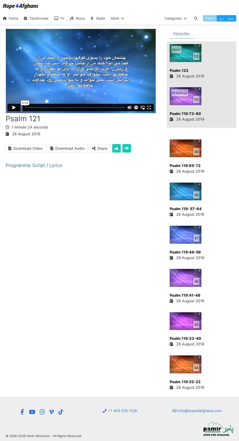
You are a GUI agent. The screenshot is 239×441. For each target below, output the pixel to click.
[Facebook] (22, 412)
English (210, 18)
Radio (100, 18)
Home (13, 18)
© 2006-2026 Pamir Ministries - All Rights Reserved (43, 436)
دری (221, 18)
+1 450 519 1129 (122, 410)
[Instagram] (42, 412)
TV (61, 18)
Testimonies (39, 18)
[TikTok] (60, 412)
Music (80, 18)
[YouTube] (32, 412)
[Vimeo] (51, 412)
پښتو (231, 18)
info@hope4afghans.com (199, 410)
